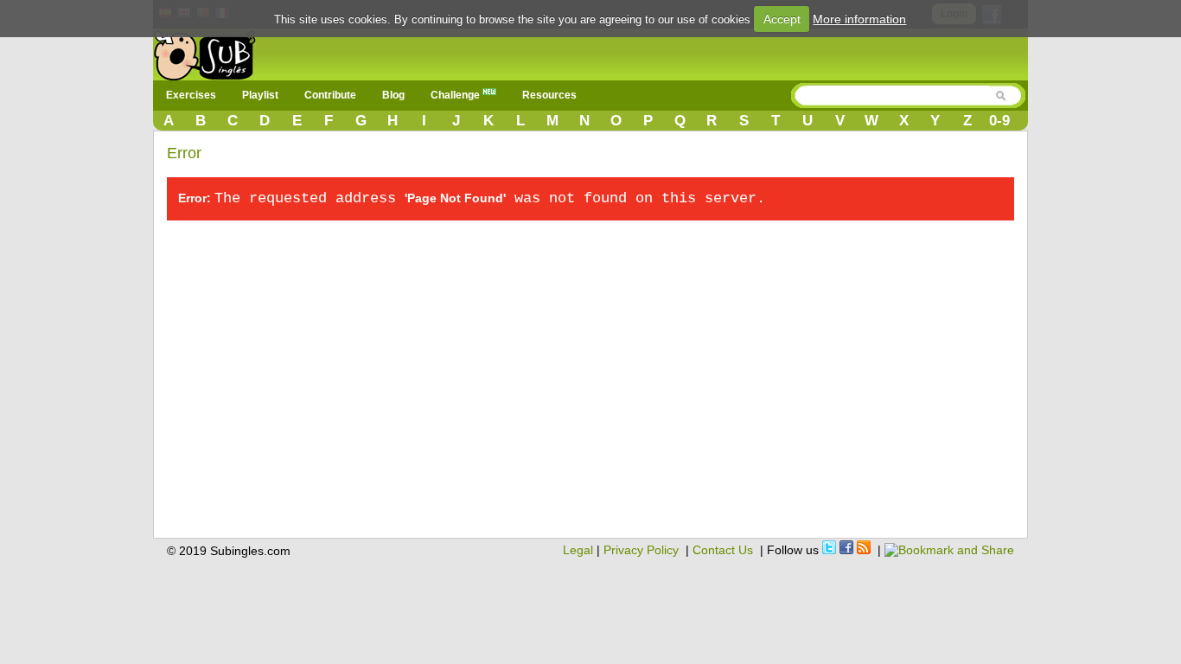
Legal (578, 550)
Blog (393, 95)
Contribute (330, 95)
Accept (782, 19)
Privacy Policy (641, 550)
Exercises (191, 95)
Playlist (260, 95)
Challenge (456, 95)
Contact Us (723, 550)
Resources (549, 95)
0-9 (999, 120)
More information (859, 19)
